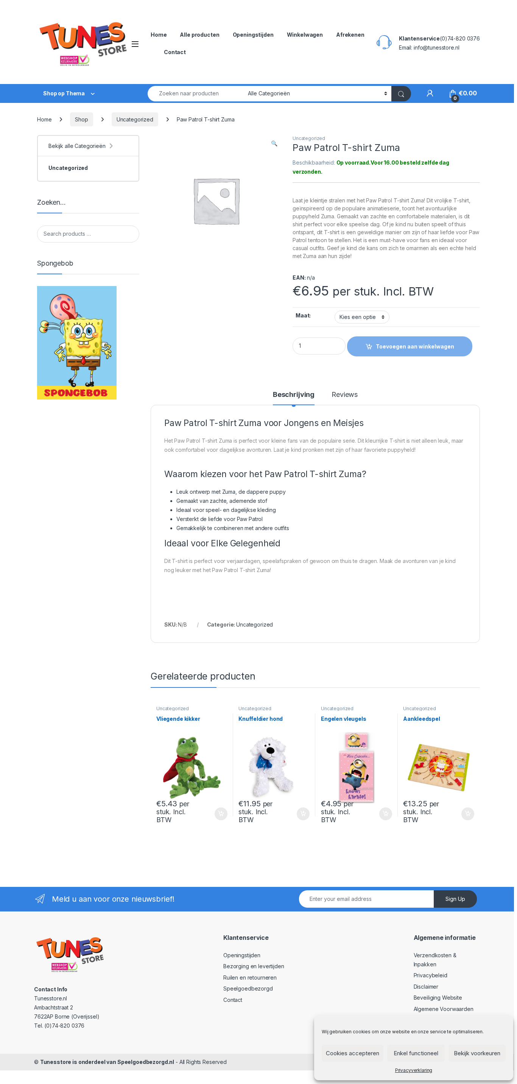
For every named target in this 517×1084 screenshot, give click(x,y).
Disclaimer (426, 986)
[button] (274, 143)
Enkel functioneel (416, 1053)
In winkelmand (212, 813)
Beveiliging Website (438, 997)
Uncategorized (135, 119)
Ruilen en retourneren (250, 977)
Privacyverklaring (414, 1070)
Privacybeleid (430, 975)
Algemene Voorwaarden (443, 1009)
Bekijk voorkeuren (477, 1053)
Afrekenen (350, 34)
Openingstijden (253, 34)
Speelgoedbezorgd (248, 988)
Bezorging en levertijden (253, 966)
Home (159, 34)
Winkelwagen (305, 34)
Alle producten (199, 34)
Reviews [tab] (345, 394)
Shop (81, 119)
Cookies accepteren (352, 1053)
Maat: (303, 315)
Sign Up (455, 899)
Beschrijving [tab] (294, 394)
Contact (175, 52)
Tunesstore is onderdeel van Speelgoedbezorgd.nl (107, 1062)
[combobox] (196, 93)
